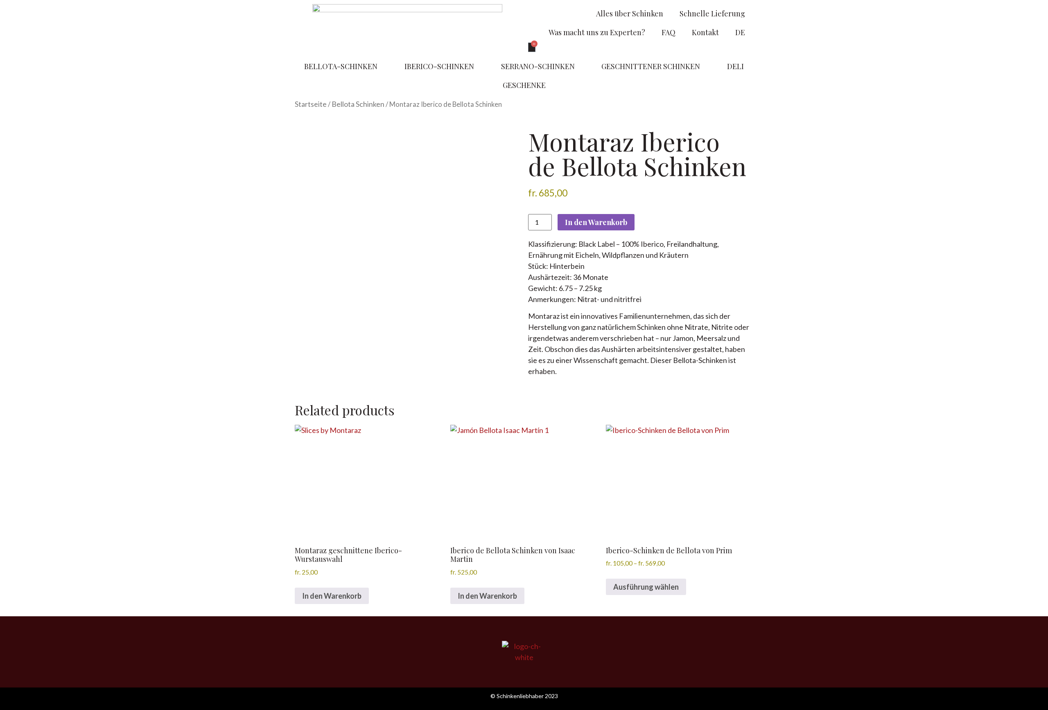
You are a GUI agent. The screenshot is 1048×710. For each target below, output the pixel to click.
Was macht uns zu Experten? (597, 32)
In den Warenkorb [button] (331, 595)
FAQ (668, 32)
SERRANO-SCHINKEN (538, 66)
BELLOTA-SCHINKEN (340, 66)
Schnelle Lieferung (712, 13)
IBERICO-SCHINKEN (439, 66)
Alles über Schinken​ (629, 13)
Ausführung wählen (646, 586)
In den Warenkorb (596, 222)
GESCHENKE (524, 85)
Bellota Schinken (358, 103)
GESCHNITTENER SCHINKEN (650, 66)
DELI (735, 66)
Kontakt (705, 32)
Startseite (311, 103)
